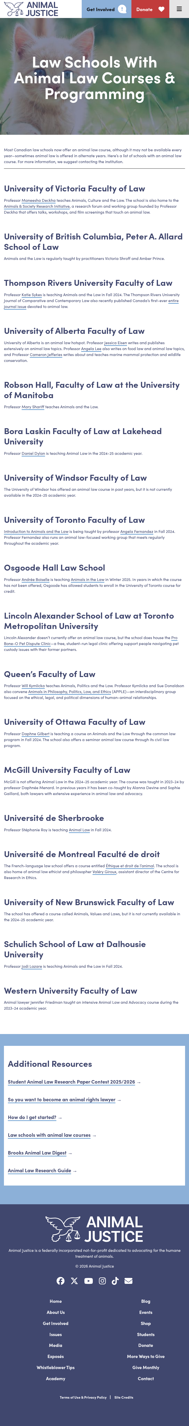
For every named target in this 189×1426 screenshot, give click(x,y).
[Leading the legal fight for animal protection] (29, 9)
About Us (56, 1312)
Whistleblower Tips (56, 1367)
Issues (55, 1334)
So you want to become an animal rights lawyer (61, 1099)
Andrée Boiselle (35, 579)
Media (55, 1345)
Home (56, 1301)
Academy (55, 1378)
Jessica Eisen (115, 342)
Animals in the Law (87, 579)
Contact (146, 1378)
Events (145, 1312)
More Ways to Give (146, 1356)
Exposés (55, 1356)
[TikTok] (115, 1281)
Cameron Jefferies (46, 354)
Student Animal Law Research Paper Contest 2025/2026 (71, 1081)
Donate (145, 1345)
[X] (74, 1281)
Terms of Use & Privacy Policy (83, 1397)
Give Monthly (145, 1367)
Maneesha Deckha (39, 200)
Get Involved (55, 1323)
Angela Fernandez (136, 531)
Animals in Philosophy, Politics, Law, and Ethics (69, 691)
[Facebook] (60, 1281)
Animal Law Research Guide (39, 1170)
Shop (146, 1323)
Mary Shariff (33, 406)
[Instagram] (102, 1281)
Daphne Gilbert (35, 733)
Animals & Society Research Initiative (37, 206)
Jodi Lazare (32, 966)
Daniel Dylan (33, 453)
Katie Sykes (32, 294)
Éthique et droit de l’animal (130, 865)
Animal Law (79, 829)
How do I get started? (32, 1116)
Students (146, 1334)
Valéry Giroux (104, 871)
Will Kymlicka (33, 685)
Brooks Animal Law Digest (37, 1152)
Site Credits (123, 1397)
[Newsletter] (128, 1281)
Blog (145, 1301)
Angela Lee (91, 348)
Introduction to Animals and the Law (36, 531)
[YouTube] (88, 1281)
